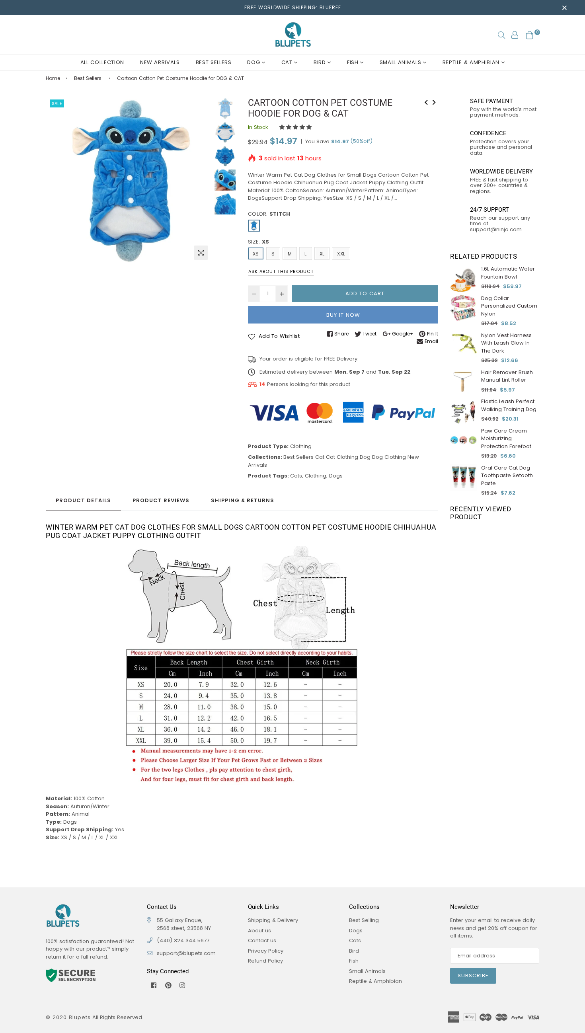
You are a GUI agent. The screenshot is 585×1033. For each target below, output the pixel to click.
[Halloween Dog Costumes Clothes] (426, 101)
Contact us (262, 940)
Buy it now (343, 315)
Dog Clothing (389, 457)
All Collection (102, 62)
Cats (296, 475)
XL (322, 253)
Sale (57, 103)
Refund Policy (265, 961)
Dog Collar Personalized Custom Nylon (509, 306)
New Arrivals (160, 62)
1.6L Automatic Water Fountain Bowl (508, 273)
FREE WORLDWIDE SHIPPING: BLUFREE (292, 7)
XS (256, 253)
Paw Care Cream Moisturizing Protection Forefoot (506, 438)
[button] (296, 127)
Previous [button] (56, 181)
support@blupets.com (186, 953)
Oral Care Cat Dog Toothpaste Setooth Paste (507, 475)
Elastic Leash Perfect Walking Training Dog (508, 405)
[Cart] (529, 34)
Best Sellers (214, 62)
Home (53, 78)
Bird (321, 62)
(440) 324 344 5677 (183, 940)
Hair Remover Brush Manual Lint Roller (507, 376)
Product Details (83, 500)
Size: (258, 242)
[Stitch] (254, 226)
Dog (254, 62)
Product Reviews (161, 500)
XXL (341, 253)
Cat (287, 62)
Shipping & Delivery (273, 920)
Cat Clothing (342, 457)
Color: (269, 214)
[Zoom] (201, 253)
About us (259, 930)
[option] (129, 180)
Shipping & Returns (242, 500)
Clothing (301, 446)
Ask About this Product (281, 271)
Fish (353, 62)
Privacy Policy (265, 951)
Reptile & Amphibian (472, 62)
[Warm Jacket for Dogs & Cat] (434, 101)
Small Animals (401, 62)
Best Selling (364, 920)
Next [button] (202, 181)
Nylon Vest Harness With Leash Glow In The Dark (506, 343)
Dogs (336, 475)
